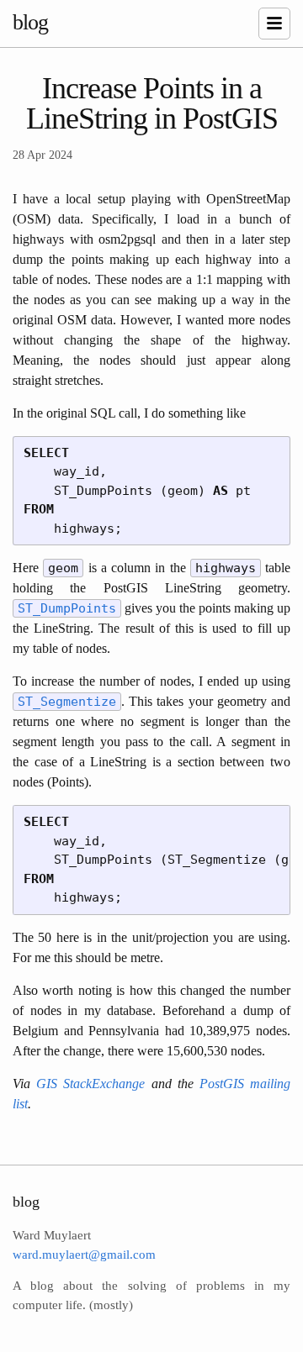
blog (30, 22)
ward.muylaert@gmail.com (84, 1254)
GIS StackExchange (90, 1083)
